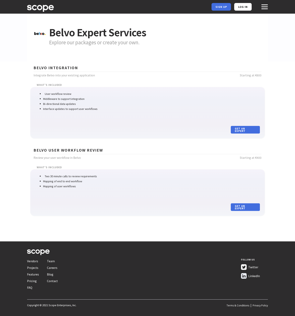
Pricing (32, 281)
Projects (32, 268)
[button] (264, 6)
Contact (52, 281)
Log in (243, 6)
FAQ (29, 288)
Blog (50, 274)
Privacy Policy (260, 305)
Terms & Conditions (238, 305)
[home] (40, 7)
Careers (52, 268)
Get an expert (240, 130)
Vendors (32, 261)
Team (51, 261)
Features (33, 274)
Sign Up (221, 6)
